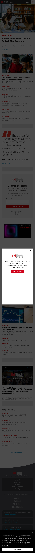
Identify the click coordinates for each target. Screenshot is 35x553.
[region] (17, 541)
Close (30, 250)
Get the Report (17, 271)
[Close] (33, 532)
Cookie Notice (5, 546)
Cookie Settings (17, 549)
